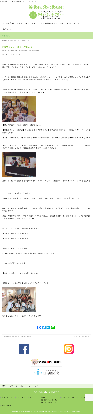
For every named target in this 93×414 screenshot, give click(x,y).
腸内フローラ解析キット (48, 402)
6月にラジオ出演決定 (83, 336)
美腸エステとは (7, 397)
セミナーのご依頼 (68, 397)
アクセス (82, 397)
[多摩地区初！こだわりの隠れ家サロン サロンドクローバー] (46, 6)
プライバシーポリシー (17, 386)
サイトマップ (33, 386)
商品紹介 (44, 397)
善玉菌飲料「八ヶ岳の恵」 (49, 400)
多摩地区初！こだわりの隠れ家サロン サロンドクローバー (45, 412)
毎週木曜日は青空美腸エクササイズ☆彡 (16, 336)
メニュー (33, 397)
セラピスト (21, 397)
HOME (4, 386)
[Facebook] (39, 328)
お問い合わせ (6, 405)
